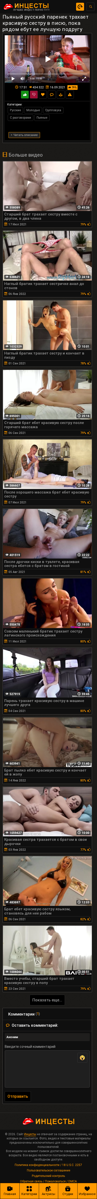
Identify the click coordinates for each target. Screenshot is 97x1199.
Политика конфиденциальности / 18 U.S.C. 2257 (48, 1165)
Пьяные (42, 117)
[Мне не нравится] (34, 95)
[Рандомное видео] (80, 7)
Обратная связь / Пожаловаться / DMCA (48, 1181)
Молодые (33, 110)
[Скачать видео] (61, 95)
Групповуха (53, 110)
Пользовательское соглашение (48, 1170)
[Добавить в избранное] (43, 95)
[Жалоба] (70, 94)
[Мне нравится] (25, 95)
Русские (15, 110)
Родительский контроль (48, 1176)
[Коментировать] (52, 95)
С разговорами (20, 117)
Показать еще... (47, 1000)
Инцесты (30, 1134)
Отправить (17, 1096)
